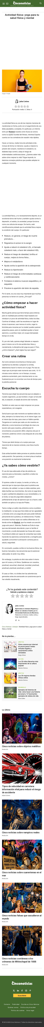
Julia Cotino (24, 101)
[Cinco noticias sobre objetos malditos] (22, 728)
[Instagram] (26, 990)
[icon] (7, 4)
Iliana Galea (21, 698)
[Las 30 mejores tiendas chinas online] (10, 678)
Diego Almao (22, 655)
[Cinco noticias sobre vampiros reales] (22, 815)
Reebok (12, 131)
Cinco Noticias (6, 627)
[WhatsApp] (25, 116)
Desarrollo (22, 687)
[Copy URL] (30, 116)
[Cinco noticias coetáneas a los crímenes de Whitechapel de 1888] (22, 941)
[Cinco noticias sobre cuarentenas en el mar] (22, 855)
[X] (16, 116)
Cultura (21, 659)
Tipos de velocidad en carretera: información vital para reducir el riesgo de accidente (21, 789)
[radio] (13, 596)
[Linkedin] (17, 990)
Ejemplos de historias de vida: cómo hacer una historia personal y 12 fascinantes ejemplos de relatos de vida (29, 693)
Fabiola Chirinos (23, 668)
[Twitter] (13, 990)
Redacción (5, 749)
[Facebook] (20, 116)
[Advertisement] (22, 44)
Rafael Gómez (6, 795)
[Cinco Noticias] (22, 983)
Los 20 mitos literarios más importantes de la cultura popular (28, 664)
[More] (35, 116)
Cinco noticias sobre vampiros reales (20, 832)
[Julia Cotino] (17, 101)
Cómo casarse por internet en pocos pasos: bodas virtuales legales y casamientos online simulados (28, 648)
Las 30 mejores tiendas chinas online (26, 677)
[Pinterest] (30, 990)
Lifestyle (15, 627)
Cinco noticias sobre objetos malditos (21, 746)
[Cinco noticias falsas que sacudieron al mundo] (22, 898)
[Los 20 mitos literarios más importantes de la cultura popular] (10, 664)
